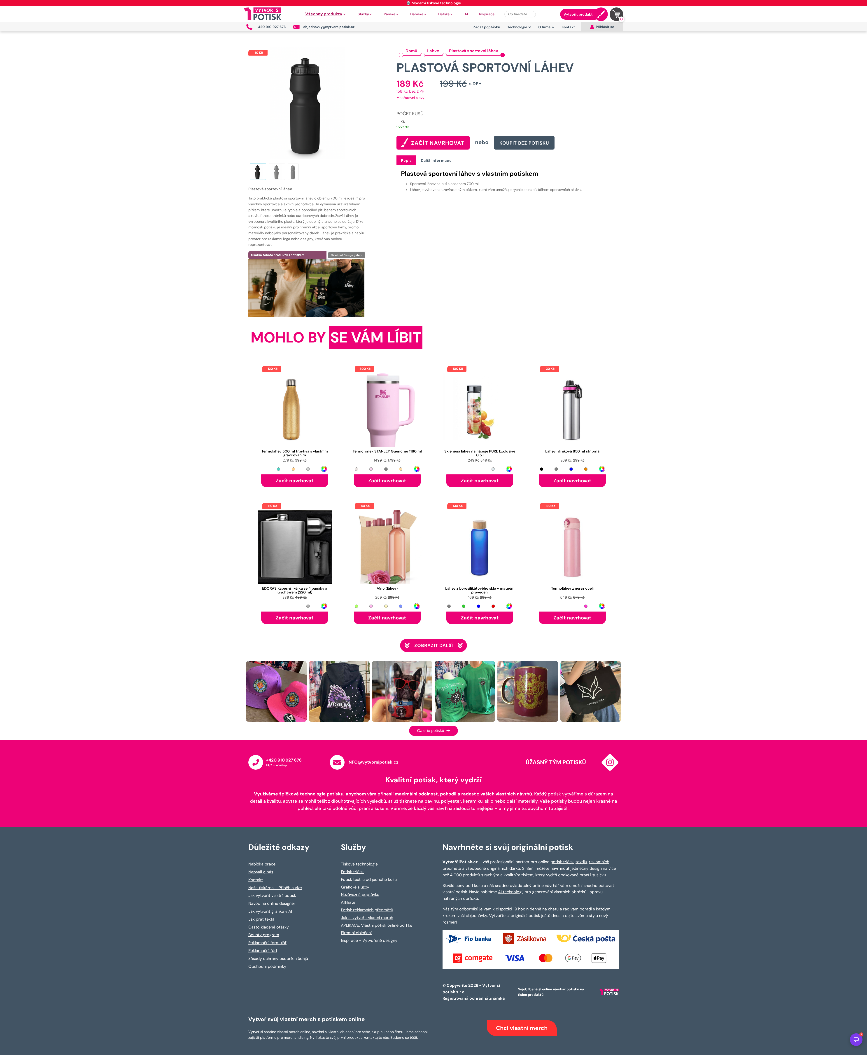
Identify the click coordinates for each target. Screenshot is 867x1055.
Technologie (517, 27)
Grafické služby (355, 887)
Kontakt (568, 27)
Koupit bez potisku (524, 143)
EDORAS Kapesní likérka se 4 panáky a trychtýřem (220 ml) (294, 590)
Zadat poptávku (486, 27)
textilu (581, 862)
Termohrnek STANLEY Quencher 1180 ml (387, 451)
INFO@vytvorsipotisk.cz (372, 762)
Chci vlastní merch (522, 1028)
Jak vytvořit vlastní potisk (272, 895)
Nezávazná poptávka (360, 894)
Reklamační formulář (267, 942)
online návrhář (546, 885)
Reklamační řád (262, 950)
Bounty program (263, 935)
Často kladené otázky (268, 927)
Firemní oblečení (356, 932)
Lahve (433, 51)
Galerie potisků (431, 730)
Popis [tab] (406, 160)
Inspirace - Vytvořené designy (369, 940)
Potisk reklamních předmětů (367, 910)
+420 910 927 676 (284, 760)
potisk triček (562, 862)
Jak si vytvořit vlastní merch (367, 917)
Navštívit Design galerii (347, 255)
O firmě (544, 27)
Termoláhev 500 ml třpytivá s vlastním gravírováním (294, 453)
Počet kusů (409, 114)
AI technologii (510, 892)
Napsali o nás (260, 872)
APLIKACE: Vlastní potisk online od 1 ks (376, 925)
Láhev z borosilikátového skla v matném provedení (480, 590)
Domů (411, 51)
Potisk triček (352, 871)
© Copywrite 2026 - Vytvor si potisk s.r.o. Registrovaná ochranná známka (474, 992)
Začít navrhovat (295, 480)
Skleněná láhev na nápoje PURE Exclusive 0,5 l (479, 453)
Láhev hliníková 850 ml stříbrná (572, 451)
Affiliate (348, 902)
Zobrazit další (433, 645)
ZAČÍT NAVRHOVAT (437, 142)
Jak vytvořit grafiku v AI (270, 911)
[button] (326, 14)
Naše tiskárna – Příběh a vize (275, 888)
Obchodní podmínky (267, 966)
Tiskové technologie (359, 864)
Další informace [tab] (436, 160)
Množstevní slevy (410, 97)
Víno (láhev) (387, 588)
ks (403, 122)
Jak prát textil (261, 919)
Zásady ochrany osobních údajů (278, 958)
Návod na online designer (271, 903)
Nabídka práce (261, 864)
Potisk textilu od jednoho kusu (369, 879)
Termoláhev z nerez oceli (572, 588)
